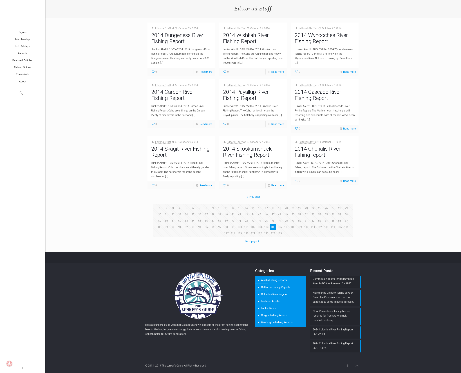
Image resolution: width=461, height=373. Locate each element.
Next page (251, 241)
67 (213, 220)
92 (186, 227)
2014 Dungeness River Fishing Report (177, 38)
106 (280, 227)
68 (219, 220)
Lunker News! (268, 308)
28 (339, 208)
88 (159, 227)
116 (346, 227)
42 (239, 214)
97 (219, 227)
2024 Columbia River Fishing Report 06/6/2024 (333, 331)
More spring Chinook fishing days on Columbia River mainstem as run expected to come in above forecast (333, 297)
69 (226, 220)
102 (253, 227)
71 (239, 220)
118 (233, 233)
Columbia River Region (274, 294)
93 (193, 227)
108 (293, 227)
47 (273, 214)
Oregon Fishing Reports (274, 315)
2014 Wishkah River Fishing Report (246, 38)
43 (246, 214)
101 (246, 227)
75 (266, 220)
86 (339, 220)
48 (279, 214)
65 (199, 220)
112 (319, 227)
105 (273, 227)
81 (306, 220)
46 (266, 214)
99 (233, 227)
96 (213, 227)
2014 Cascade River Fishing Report (318, 95)
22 (299, 208)
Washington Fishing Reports (277, 322)
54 (319, 214)
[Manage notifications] (9, 364)
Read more (206, 71)
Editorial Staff (163, 28)
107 (286, 227)
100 (240, 227)
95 (206, 227)
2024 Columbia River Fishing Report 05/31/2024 (333, 345)
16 (259, 208)
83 (319, 220)
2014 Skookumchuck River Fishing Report (247, 152)
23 (306, 208)
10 (219, 208)
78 (286, 220)
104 (266, 227)
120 (246, 233)
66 (206, 220)
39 (219, 214)
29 (346, 208)
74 (259, 220)
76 (273, 220)
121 (253, 233)
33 (179, 214)
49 (286, 214)
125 (280, 233)
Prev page (255, 196)
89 (166, 227)
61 (173, 220)
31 (166, 214)
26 (326, 208)
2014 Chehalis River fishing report (318, 152)
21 (293, 208)
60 (166, 220)
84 (326, 220)
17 (266, 208)
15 (253, 208)
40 (226, 214)
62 (179, 220)
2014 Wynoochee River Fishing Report (321, 38)
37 (206, 214)
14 (246, 208)
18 (273, 208)
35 (193, 214)
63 (186, 220)
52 (306, 214)
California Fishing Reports (275, 287)
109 (299, 227)
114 (333, 227)
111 (313, 227)
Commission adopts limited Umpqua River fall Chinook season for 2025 (333, 281)
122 (260, 233)
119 (240, 233)
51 (299, 214)
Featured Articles (271, 301)
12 (233, 208)
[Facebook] (22, 368)
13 (239, 208)
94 (199, 227)
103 (260, 227)
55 (326, 214)
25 (319, 208)
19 (279, 208)
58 (346, 214)
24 (313, 208)
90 (173, 227)
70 (233, 220)
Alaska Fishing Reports (274, 280)
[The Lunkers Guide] (22, 14)
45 (259, 214)
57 (339, 214)
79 (293, 220)
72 (246, 220)
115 (339, 227)
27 (333, 208)
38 (213, 214)
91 (179, 227)
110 (306, 227)
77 (279, 220)
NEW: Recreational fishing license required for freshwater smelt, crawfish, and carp (331, 316)
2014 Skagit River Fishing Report (180, 152)
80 (299, 220)
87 (346, 220)
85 (333, 220)
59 (159, 220)
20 (286, 208)
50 (293, 214)
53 (313, 214)
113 (326, 227)
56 (333, 214)
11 (226, 208)
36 (199, 214)
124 (273, 233)
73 (253, 220)
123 (266, 233)
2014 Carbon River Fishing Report (172, 95)
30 (159, 214)
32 (173, 214)
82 (313, 220)
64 (193, 220)
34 (186, 214)
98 (226, 227)
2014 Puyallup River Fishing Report (246, 95)
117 (226, 233)
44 (253, 214)
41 (233, 214)
